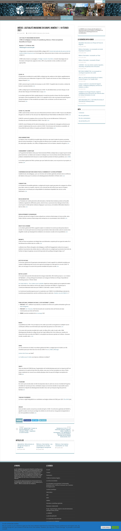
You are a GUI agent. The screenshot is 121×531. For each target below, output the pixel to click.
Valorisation (49, 492)
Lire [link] (66, 156)
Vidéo (69, 156)
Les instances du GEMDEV (52, 521)
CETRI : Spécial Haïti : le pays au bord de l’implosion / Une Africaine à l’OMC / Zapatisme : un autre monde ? (28, 429)
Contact (44, 1)
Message (56, 349)
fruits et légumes (24, 306)
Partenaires (37, 1)
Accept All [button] (115, 527)
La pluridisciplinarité (51, 516)
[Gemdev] (60, 10)
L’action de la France (24, 353)
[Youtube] (93, 2)
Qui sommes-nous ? (27, 1)
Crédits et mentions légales (53, 478)
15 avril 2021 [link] (57, 287)
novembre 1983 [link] (20, 471)
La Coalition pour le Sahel (25, 357)
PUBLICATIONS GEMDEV (38, 18)
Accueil (18, 1)
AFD (47, 495)
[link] (30, 45)
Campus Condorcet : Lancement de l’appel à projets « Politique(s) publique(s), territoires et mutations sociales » (90, 85)
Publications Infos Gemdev (43, 33)
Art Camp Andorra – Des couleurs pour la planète (31, 283)
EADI (47, 497)
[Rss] (89, 2)
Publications (51, 1)
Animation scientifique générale (54, 503)
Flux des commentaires (84, 118)
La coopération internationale (53, 518)
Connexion (81, 112)
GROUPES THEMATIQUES (23, 18)
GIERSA (48, 500)
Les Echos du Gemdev (51, 480)
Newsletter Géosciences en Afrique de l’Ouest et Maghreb (26, 445)
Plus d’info (66, 399)
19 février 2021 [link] (30, 45)
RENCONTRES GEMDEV (53, 18)
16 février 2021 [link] (58, 175)
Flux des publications (84, 115)
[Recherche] (104, 1)
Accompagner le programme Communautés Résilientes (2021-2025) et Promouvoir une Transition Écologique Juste (59, 485)
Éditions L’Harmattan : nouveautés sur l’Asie (62, 445)
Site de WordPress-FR (84, 121)
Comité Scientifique (51, 489)
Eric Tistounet (29, 309)
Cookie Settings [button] (106, 527)
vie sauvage (39, 313)
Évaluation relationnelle (52, 506)
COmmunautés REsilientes (80, 18)
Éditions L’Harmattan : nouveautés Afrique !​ (89, 60)
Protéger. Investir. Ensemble (45, 59)
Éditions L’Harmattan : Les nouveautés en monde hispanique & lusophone (44, 445)
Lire (29, 80)
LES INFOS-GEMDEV (66, 18)
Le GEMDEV (49, 513)
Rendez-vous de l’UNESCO (61, 293)
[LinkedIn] (91, 2)
